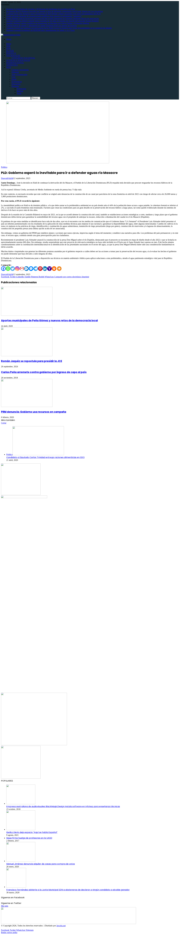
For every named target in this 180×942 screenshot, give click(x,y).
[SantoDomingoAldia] (10, 35)
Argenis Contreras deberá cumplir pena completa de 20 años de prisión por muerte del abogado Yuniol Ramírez (52, 21)
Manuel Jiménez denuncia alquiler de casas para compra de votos (40, 863)
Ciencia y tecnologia (20, 70)
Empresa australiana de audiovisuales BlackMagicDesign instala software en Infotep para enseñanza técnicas (63, 806)
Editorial (15, 72)
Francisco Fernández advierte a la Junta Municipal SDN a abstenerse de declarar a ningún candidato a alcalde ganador (68, 889)
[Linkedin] (45, 268)
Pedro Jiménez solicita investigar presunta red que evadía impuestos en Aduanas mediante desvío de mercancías (52, 18)
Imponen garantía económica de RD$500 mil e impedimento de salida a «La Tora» (40, 30)
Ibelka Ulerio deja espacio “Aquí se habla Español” (31, 832)
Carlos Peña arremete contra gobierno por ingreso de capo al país (44, 372)
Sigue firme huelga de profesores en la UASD (29, 837)
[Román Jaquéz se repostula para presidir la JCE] (26, 355)
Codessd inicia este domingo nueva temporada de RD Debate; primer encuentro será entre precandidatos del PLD (53, 14)
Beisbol (20, 91)
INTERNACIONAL (15, 63)
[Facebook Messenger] (31, 268)
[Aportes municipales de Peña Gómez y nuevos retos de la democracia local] (26, 315)
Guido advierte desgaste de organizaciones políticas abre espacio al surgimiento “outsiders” (44, 16)
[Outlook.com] (26, 268)
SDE (8, 46)
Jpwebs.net (61, 926)
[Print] (54, 268)
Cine (14, 77)
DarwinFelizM (7, 178)
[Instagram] (17, 268)
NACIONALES (13, 55)
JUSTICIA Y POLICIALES (18, 60)
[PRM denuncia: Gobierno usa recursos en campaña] (26, 406)
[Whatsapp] (8, 268)
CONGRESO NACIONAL (23, 58)
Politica (4, 167)
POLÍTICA (11, 53)
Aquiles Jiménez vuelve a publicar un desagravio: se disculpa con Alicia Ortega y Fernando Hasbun (47, 23)
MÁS (8, 67)
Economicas (17, 81)
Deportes (15, 86)
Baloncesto (21, 89)
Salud (14, 79)
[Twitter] (12, 268)
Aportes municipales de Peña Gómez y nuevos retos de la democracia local (49, 320)
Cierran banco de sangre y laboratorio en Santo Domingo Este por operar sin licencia (41, 25)
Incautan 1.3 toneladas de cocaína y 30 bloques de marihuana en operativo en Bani (40, 9)
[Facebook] (3, 268)
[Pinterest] (40, 268)
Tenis (19, 93)
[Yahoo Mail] (49, 268)
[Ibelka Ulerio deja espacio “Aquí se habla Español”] (20, 829)
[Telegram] (35, 268)
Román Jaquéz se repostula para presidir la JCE (31, 361)
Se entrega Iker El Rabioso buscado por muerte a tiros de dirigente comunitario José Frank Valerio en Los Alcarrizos (54, 11)
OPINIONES (12, 65)
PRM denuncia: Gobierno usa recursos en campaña (33, 412)
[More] (59, 268)
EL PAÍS (10, 51)
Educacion (16, 84)
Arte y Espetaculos (19, 74)
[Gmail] (22, 268)
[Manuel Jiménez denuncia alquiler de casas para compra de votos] (20, 861)
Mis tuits (4, 906)
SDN (8, 48)
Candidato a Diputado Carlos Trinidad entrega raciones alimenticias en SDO (45, 457)
